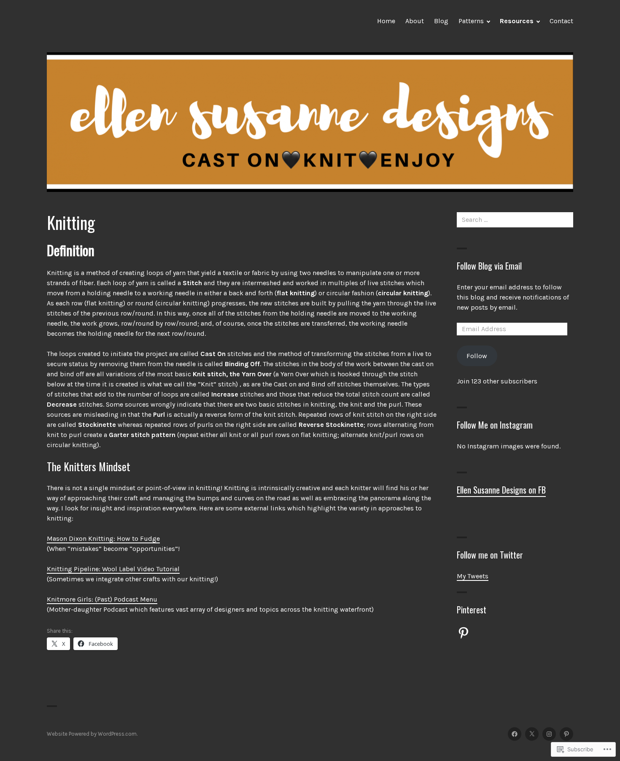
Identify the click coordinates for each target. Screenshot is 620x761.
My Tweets (472, 576)
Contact (561, 21)
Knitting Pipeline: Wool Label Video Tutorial (113, 569)
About (414, 21)
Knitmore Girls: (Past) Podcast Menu (102, 599)
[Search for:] (515, 220)
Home (386, 21)
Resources (517, 21)
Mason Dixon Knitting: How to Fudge (103, 538)
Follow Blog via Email (489, 265)
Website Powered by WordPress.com (92, 734)
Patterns (471, 21)
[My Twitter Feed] (532, 734)
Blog (441, 21)
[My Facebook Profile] (514, 734)
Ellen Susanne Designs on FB (501, 489)
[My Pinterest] (566, 734)
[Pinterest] (463, 633)
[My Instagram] (549, 734)
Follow (476, 356)
